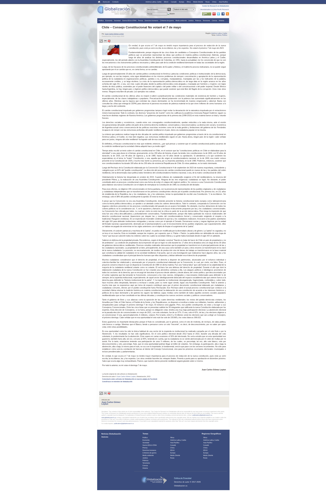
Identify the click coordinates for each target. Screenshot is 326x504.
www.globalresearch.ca (108, 417)
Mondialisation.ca (206, 9)
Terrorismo (206, 20)
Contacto (115, 2)
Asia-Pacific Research (221, 9)
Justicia (191, 20)
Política (101, 20)
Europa (181, 2)
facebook (223, 13)
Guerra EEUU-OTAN (129, 20)
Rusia (208, 2)
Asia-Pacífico (223, 2)
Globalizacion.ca (180, 486)
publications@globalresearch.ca (202, 415)
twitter (218, 13)
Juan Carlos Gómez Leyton (114, 34)
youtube (214, 13)
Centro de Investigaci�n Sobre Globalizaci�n (154, 480)
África (189, 2)
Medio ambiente (181, 20)
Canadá (173, 2)
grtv (206, 13)
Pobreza (198, 20)
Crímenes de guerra (167, 20)
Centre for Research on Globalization (215, 6)
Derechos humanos (151, 20)
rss (227, 13)
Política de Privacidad (182, 478)
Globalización (117, 10)
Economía (108, 20)
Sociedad (117, 20)
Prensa (140, 20)
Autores (104, 437)
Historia (221, 20)
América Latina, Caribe (153, 2)
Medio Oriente (198, 2)
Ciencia (214, 20)
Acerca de (106, 2)
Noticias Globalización (111, 434)
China (214, 2)
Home (99, 2)
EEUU (166, 2)
